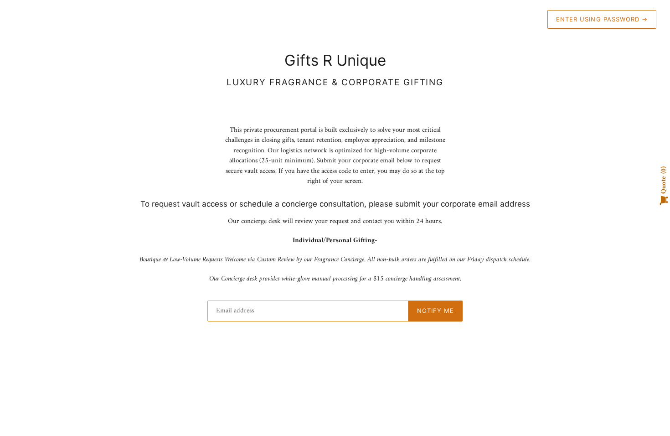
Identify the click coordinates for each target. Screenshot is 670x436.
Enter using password (602, 19)
